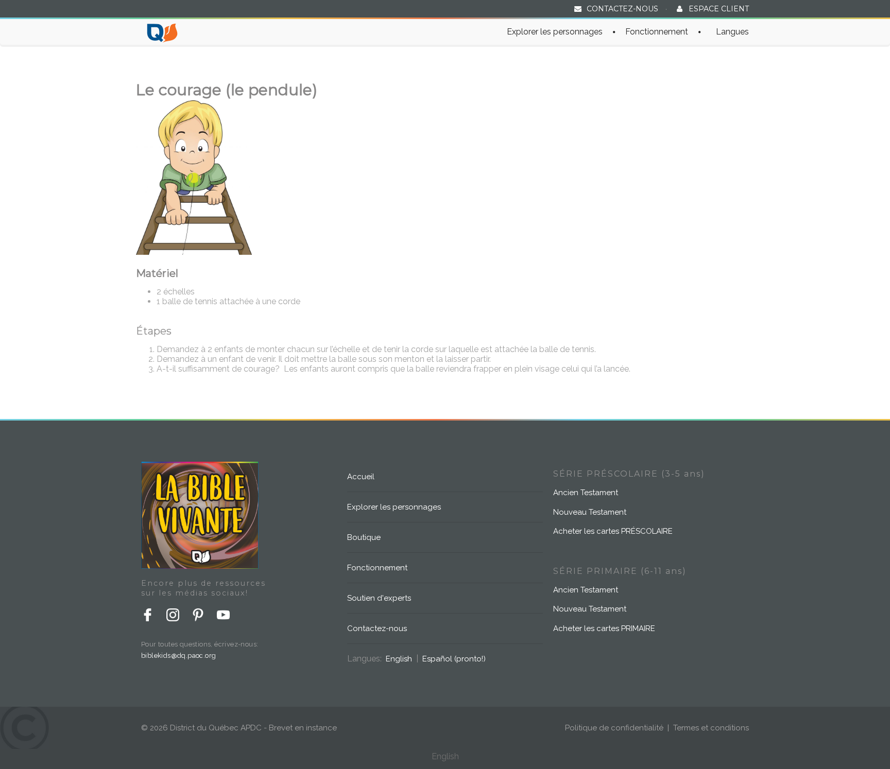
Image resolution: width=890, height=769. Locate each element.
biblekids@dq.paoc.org (178, 655)
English (399, 658)
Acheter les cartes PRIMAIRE (604, 628)
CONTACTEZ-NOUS (622, 8)
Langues (732, 32)
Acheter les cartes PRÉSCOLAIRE (613, 531)
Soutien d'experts (379, 598)
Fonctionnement (656, 32)
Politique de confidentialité (614, 727)
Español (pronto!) (454, 658)
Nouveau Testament (589, 512)
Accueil (360, 476)
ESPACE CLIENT (719, 8)
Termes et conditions (711, 727)
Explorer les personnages (555, 32)
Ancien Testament (585, 492)
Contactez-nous (377, 628)
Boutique (364, 537)
